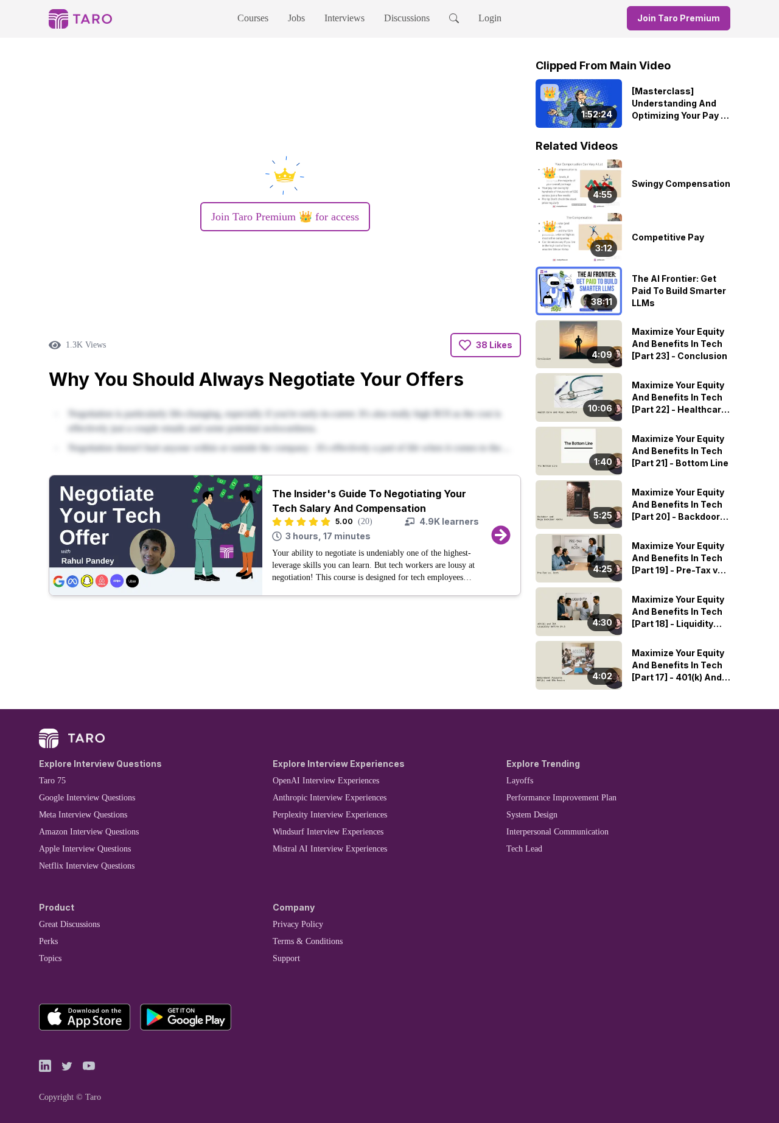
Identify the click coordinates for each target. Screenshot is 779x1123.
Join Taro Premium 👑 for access (285, 217)
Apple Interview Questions (85, 848)
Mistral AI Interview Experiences (330, 848)
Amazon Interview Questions (89, 831)
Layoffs (519, 780)
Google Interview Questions (87, 797)
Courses (252, 18)
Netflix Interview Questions (86, 865)
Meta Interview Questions (83, 814)
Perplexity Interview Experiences (330, 814)
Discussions (407, 18)
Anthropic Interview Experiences (329, 797)
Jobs (296, 18)
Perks (48, 941)
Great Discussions (69, 924)
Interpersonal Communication (557, 831)
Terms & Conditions (308, 941)
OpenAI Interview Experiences (326, 780)
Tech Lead (524, 848)
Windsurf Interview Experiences (328, 831)
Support (286, 958)
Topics (50, 958)
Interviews (344, 18)
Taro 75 (52, 780)
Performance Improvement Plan (561, 797)
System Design (531, 814)
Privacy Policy (298, 924)
